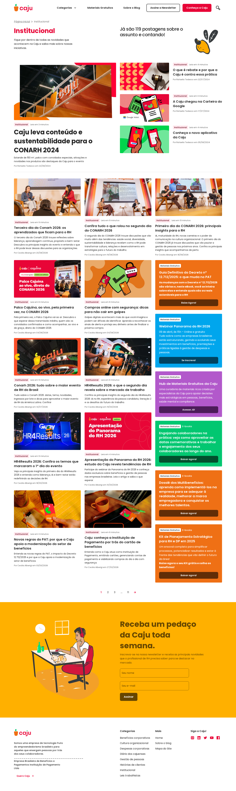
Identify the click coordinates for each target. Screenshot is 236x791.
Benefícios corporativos (135, 738)
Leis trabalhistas (130, 775)
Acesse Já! (188, 409)
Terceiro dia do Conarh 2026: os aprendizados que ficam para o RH (42, 229)
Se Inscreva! (189, 360)
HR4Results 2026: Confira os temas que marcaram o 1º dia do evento (46, 463)
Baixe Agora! (188, 302)
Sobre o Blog (131, 8)
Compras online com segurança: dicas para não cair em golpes (117, 309)
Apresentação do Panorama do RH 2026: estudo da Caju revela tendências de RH (118, 461)
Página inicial (22, 21)
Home (159, 738)
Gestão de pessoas (132, 759)
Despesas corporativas (134, 748)
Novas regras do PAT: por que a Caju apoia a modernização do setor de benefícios (44, 544)
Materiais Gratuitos (100, 8)
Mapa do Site (163, 748)
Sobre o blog (163, 743)
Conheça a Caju (197, 8)
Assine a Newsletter (163, 8)
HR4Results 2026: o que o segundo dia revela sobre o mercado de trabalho (116, 387)
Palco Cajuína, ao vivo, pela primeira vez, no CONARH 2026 (44, 309)
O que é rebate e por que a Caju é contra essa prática (195, 72)
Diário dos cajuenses (132, 754)
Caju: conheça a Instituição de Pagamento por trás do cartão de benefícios (113, 542)
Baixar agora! (189, 459)
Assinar (129, 697)
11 (128, 592)
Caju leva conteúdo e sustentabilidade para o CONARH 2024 (53, 141)
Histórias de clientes (132, 765)
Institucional (41, 21)
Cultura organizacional (134, 743)
